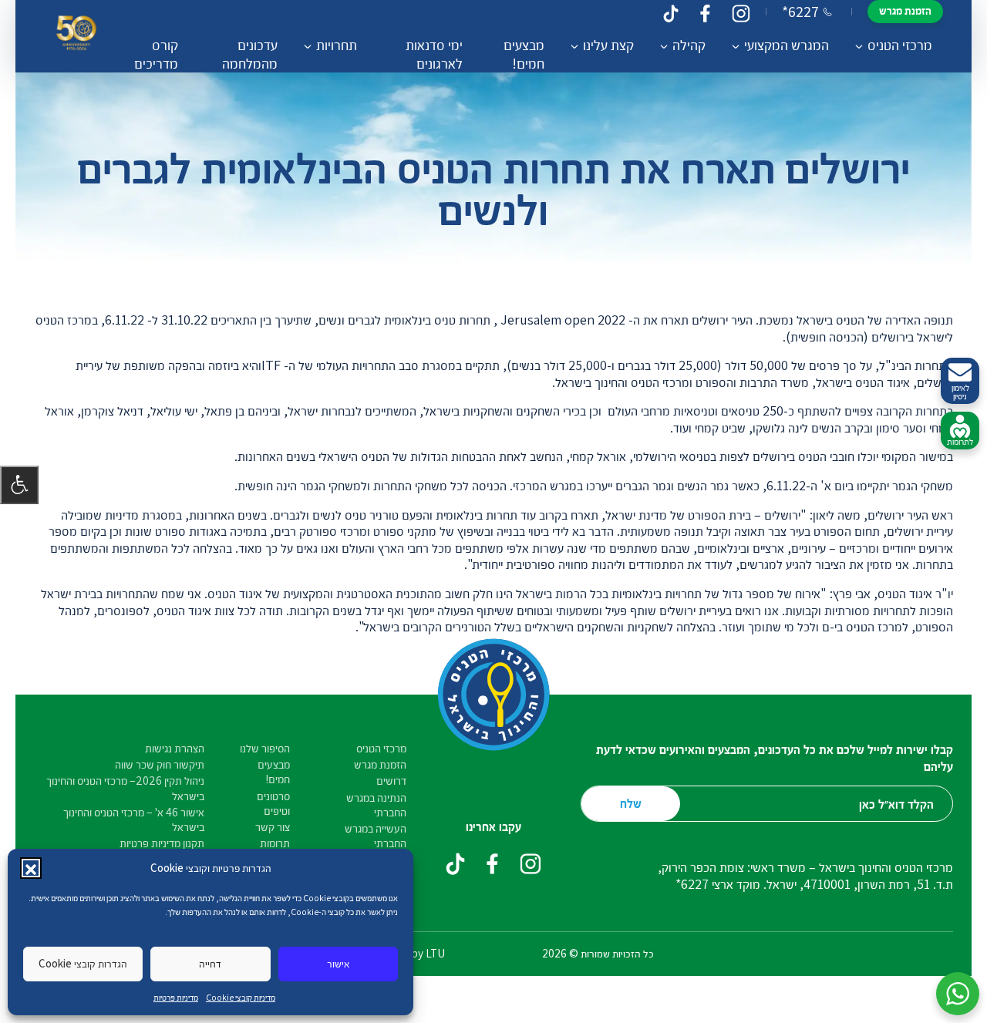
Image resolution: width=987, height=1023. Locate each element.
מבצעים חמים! (524, 53)
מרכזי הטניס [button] (899, 44)
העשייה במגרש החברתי (375, 835)
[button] (31, 868)
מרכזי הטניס (381, 748)
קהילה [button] (689, 44)
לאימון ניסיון (960, 392)
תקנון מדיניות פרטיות (162, 843)
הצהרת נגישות (174, 748)
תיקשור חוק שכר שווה (159, 764)
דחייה (210, 963)
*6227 (800, 11)
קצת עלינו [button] (608, 44)
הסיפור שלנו (265, 748)
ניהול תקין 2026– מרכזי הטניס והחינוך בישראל (125, 787)
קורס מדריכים (156, 53)
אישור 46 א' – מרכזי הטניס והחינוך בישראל (133, 819)
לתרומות (960, 441)
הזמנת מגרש (905, 10)
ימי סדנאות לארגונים (434, 53)
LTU (435, 953)
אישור (338, 963)
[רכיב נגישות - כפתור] (19, 485)
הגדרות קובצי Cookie (83, 963)
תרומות (275, 843)
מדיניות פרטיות (175, 997)
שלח (631, 803)
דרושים (391, 780)
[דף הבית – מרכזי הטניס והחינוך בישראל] (76, 37)
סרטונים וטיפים (273, 803)
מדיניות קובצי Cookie (240, 997)
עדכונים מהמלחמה (250, 53)
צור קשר (272, 827)
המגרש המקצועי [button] (786, 44)
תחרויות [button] (336, 44)
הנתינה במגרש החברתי (376, 804)
